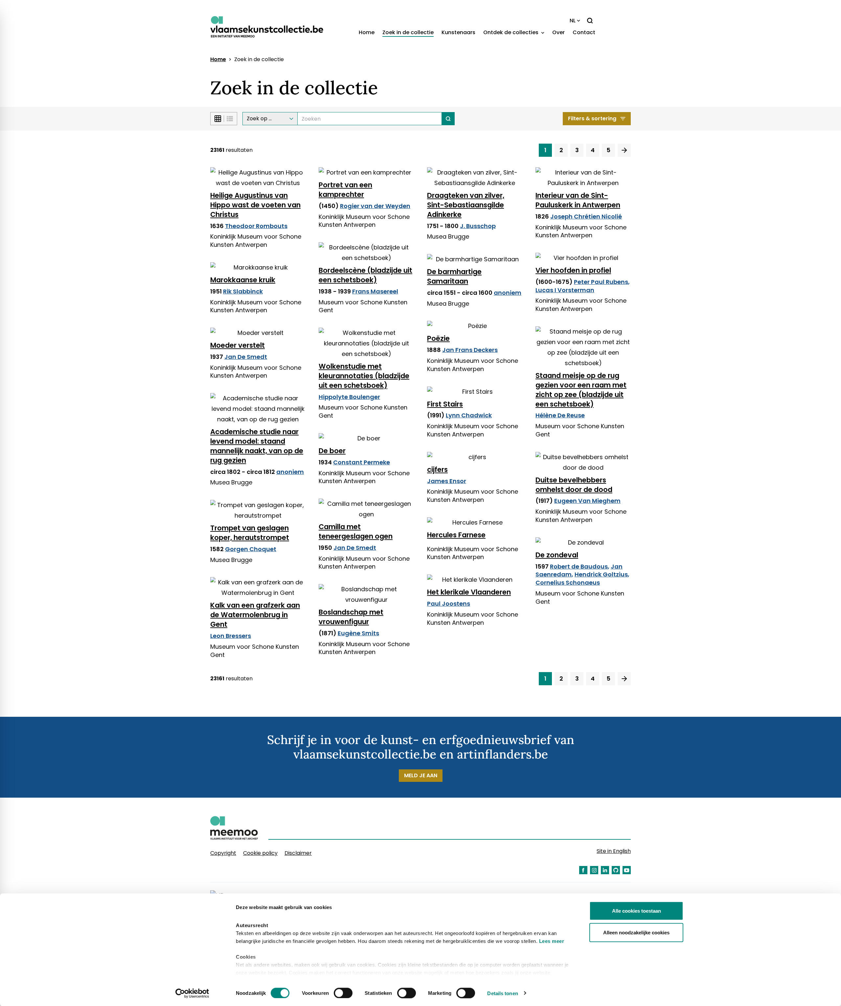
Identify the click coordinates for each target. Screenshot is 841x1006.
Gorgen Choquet (250, 549)
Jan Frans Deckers (470, 350)
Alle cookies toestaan (636, 911)
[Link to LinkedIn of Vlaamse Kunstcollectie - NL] (605, 870)
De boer (332, 451)
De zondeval (556, 555)
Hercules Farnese (456, 535)
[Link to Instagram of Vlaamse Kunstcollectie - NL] (594, 870)
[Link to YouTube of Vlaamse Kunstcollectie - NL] (627, 870)
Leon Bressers (230, 636)
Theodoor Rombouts (256, 226)
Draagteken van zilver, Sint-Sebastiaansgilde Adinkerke (465, 205)
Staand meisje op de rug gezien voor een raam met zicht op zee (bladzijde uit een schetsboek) (580, 390)
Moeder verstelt (237, 345)
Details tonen (502, 993)
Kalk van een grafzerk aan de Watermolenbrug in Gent (255, 614)
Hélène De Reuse (560, 415)
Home (367, 32)
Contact (584, 32)
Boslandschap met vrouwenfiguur (351, 616)
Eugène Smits (358, 633)
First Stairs (445, 404)
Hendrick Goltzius (601, 574)
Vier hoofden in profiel (573, 270)
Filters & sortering (592, 118)
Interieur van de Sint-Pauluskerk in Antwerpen (577, 200)
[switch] (343, 993)
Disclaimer (298, 853)
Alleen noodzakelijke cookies (636, 932)
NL (573, 20)
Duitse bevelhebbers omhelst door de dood (573, 484)
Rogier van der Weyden (375, 206)
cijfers (437, 469)
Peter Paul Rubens (601, 282)
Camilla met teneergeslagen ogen (356, 531)
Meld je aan (420, 775)
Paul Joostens (448, 603)
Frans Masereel (375, 291)
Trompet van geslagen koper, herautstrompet (249, 532)
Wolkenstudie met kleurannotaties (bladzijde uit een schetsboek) (364, 376)
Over (558, 32)
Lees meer (551, 941)
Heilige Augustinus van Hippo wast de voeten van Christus (255, 205)
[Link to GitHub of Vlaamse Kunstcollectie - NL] (616, 870)
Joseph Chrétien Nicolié (586, 216)
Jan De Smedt (245, 357)
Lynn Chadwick (469, 415)
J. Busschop (478, 226)
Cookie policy (260, 853)
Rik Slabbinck (243, 291)
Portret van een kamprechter (345, 189)
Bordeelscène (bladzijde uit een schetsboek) (365, 275)
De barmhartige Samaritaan (454, 276)
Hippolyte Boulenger (349, 397)
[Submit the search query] (448, 118)
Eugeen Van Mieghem (587, 501)
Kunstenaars (458, 32)
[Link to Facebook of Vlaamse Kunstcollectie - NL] (583, 870)
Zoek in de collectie (408, 32)
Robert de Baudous (579, 566)
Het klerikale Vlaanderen (469, 592)
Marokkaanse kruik (242, 280)
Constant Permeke (361, 462)
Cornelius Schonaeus (567, 582)
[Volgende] (624, 150)
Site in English (614, 851)
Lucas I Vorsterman (564, 290)
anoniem (507, 293)
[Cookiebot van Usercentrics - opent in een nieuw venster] (192, 993)
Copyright (223, 853)
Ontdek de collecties (511, 32)
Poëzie (438, 338)
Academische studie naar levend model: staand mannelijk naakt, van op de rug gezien (256, 446)
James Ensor (446, 481)
